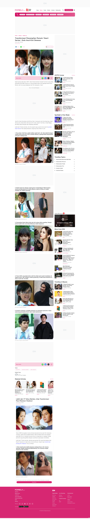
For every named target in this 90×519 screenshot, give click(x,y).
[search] (63, 10)
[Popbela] (23, 10)
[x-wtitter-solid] (48, 78)
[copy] (51, 78)
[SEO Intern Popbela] (16, 374)
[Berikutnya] (53, 453)
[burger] (74, 10)
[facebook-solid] (45, 78)
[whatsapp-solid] (43, 78)
